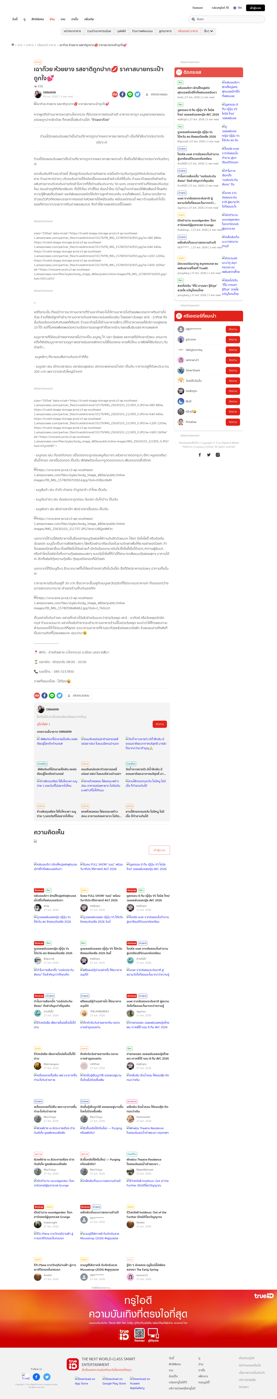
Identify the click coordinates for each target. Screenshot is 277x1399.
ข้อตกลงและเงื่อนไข (189, 443)
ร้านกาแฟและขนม (142, 31)
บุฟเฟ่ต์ (121, 31)
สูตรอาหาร (165, 31)
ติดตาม (160, 724)
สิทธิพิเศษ (37, 19)
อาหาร (30, 45)
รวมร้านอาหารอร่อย (99, 31)
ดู (24, 19)
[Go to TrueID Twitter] (209, 457)
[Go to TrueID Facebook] (200, 457)
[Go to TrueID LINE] (218, 457)
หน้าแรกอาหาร (72, 31)
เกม (63, 19)
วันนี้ (15, 19)
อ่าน (52, 19)
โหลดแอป (198, 8)
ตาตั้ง (74, 19)
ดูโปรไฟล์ (42, 724)
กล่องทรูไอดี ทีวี (220, 8)
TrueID (23, 8)
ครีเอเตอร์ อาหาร (188, 31)
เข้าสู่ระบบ (255, 8)
